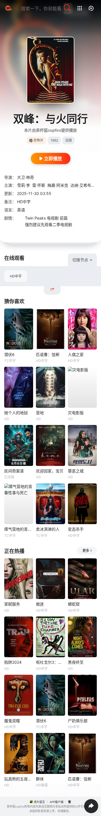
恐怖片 (38, 140)
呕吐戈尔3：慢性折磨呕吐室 (50, 662)
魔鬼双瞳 (12, 720)
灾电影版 (76, 412)
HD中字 (16, 276)
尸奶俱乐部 (78, 720)
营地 (40, 412)
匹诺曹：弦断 (47, 354)
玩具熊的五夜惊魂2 (18, 778)
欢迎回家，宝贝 (49, 470)
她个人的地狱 (16, 412)
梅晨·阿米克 (57, 185)
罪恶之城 (76, 470)
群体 (40, 778)
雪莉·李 (23, 185)
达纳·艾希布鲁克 (84, 185)
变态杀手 (76, 529)
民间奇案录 (14, 470)
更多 (85, 550)
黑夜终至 (76, 662)
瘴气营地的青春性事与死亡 (18, 529)
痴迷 (40, 604)
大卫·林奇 (25, 177)
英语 (21, 209)
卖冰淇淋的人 (47, 529)
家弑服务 (12, 604)
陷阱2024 (13, 662)
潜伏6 (9, 354)
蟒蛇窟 (74, 604)
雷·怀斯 (38, 185)
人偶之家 (76, 354)
